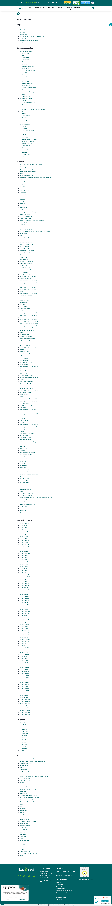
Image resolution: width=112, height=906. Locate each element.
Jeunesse (24, 117)
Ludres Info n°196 (24, 529)
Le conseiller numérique (26, 405)
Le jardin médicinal (25, 77)
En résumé (22, 515)
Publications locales (27, 85)
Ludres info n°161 (24, 641)
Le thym (22, 184)
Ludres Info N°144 (24, 693)
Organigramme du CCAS (26, 495)
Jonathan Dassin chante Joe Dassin (29, 853)
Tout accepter (22, 899)
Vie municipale (26, 81)
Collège (22, 396)
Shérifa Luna (23, 774)
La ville (21, 43)
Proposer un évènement (26, 34)
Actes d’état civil (24, 373)
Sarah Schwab (23, 787)
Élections (22, 369)
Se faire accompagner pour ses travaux (30, 323)
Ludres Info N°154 (24, 660)
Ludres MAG (23, 463)
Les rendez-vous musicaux (26, 388)
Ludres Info (23, 461)
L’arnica (22, 201)
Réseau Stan (23, 457)
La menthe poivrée (24, 190)
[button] (93, 8)
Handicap (22, 450)
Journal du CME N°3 (25, 710)
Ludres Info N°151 (24, 669)
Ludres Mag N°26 (24, 622)
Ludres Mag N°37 (24, 525)
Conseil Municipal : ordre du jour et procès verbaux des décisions (36, 497)
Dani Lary (22, 767)
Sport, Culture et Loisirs (26, 51)
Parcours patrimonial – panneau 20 (29, 429)
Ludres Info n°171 (24, 607)
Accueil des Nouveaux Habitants (28, 789)
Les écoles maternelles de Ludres (28, 375)
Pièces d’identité (24, 364)
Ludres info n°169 (24, 613)
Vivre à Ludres (31, 8)
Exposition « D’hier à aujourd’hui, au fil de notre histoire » (34, 776)
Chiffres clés (23, 510)
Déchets (24, 156)
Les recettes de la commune (27, 487)
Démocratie (25, 744)
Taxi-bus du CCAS (24, 444)
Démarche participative (26, 295)
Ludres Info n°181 (24, 575)
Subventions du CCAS (25, 218)
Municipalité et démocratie (78, 8)
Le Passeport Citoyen (25, 180)
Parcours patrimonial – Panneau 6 (28, 293)
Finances (24, 90)
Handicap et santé (27, 120)
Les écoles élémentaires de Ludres (29, 377)
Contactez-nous (47, 880)
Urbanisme (25, 725)
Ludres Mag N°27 (24, 615)
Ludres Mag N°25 (24, 628)
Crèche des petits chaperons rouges (29, 474)
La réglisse (22, 186)
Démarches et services (38, 8)
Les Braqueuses (24, 765)
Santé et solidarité (27, 143)
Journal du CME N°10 (25, 611)
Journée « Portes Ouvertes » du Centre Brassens (32, 761)
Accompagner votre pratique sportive (29, 212)
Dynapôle (24, 128)
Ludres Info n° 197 (24, 527)
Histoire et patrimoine (28, 107)
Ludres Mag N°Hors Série (26, 706)
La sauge (22, 205)
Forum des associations (26, 785)
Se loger (22, 379)
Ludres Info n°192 (24, 540)
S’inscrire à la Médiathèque (27, 384)
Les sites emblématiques (28, 100)
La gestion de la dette (25, 489)
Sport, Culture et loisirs (46, 8)
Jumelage (24, 105)
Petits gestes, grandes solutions (28, 171)
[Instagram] (30, 2)
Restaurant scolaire (25, 345)
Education (24, 742)
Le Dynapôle (23, 317)
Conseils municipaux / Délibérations (31, 75)
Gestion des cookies (25, 28)
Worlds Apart (23, 849)
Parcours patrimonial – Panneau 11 (29, 326)
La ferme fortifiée (24, 478)
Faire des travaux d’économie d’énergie (30, 399)
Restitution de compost (26, 362)
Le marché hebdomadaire (26, 242)
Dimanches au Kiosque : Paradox (28, 800)
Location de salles (24, 248)
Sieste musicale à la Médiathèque (28, 795)
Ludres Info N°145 (24, 691)
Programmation (24, 448)
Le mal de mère (24, 817)
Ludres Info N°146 (24, 688)
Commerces (23, 298)
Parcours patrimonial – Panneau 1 (28, 276)
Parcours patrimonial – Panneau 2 (28, 280)
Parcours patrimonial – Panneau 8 (28, 315)
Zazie (21, 806)
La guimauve (23, 199)
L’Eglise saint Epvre (25, 308)
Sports (23, 55)
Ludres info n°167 (24, 620)
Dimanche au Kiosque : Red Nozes (28, 802)
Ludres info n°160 (24, 643)
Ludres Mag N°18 (24, 686)
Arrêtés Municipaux (24, 225)
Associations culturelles (26, 437)
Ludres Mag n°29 (24, 594)
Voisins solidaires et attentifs (27, 343)
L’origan (22, 188)
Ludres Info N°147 (24, 682)
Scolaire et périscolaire (28, 141)
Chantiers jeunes (24, 349)
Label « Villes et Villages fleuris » (28, 229)
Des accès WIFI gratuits (26, 233)
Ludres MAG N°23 (24, 648)
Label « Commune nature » (27, 216)
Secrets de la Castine (25, 470)
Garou (21, 855)
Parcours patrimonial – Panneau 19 (29, 427)
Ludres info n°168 (24, 617)
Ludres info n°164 (24, 630)
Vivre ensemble (24, 358)
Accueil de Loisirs (24, 459)
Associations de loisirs (25, 439)
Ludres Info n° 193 (24, 538)
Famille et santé (54, 8)
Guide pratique (23, 465)
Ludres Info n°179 (24, 583)
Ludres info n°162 (24, 635)
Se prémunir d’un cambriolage (28, 338)
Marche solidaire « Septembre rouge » (29, 759)
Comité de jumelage (25, 300)
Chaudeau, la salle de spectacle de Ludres (30, 255)
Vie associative (25, 53)
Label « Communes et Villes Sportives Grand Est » (32, 164)
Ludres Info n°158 (24, 650)
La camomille (23, 195)
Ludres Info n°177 (24, 590)
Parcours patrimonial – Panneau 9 (28, 319)
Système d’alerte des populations (28, 169)
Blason (21, 513)
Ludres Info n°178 (24, 585)
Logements (25, 152)
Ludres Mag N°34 (24, 551)
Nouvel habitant (26, 150)
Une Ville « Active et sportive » (27, 268)
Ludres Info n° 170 (24, 609)
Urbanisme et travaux (27, 135)
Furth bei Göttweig (24, 420)
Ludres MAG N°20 (24, 671)
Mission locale (23, 418)
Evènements (25, 59)
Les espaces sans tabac (26, 227)
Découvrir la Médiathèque (26, 381)
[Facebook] (26, 2)
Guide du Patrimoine (25, 214)
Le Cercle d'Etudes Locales (29, 102)
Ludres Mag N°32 (24, 568)
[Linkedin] (32, 2)
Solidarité (24, 729)
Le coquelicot (23, 207)
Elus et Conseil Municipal (28, 92)
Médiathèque (25, 57)
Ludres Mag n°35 (24, 542)
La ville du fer (23, 311)
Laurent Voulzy (23, 845)
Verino (21, 804)
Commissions (23, 502)
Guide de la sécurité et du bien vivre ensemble (32, 220)
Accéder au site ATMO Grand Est (85, 879)
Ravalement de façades (26, 454)
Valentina (22, 812)
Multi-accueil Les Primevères (27, 328)
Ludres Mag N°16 (24, 697)
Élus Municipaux (24, 167)
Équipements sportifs (25, 278)
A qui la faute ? (23, 827)
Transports (25, 137)
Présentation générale (25, 270)
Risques (22, 291)
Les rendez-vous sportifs (26, 285)
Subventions (23, 485)
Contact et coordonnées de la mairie (29, 40)
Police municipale (24, 334)
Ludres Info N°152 (24, 667)
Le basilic (22, 197)
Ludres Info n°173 (24, 600)
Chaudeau (24, 64)
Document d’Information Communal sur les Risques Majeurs (35, 177)
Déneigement (23, 302)
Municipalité (25, 733)
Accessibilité (23, 32)
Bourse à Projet (23, 182)
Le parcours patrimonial (26, 472)
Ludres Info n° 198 (24, 523)
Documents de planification (27, 250)
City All (21, 235)
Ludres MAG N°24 (24, 637)
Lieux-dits (22, 422)
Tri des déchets (24, 360)
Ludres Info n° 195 (24, 532)
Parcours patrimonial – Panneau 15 (29, 401)
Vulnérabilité (23, 508)
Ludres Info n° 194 (24, 536)
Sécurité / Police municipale (29, 139)
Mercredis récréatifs (25, 403)
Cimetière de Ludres (25, 371)
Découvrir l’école (24, 257)
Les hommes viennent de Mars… (28, 821)
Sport (23, 727)
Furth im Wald (23, 407)
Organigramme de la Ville (26, 493)
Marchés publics (24, 272)
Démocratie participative (28, 70)
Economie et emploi (69, 8)
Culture (24, 746)
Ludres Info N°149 (24, 676)
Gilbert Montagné (24, 819)
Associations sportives (25, 435)
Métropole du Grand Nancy (29, 87)
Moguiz (21, 838)
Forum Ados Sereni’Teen (26, 763)
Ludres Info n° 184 (24, 566)
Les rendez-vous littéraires (27, 386)
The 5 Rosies (23, 832)
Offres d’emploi (24, 416)
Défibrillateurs (23, 222)
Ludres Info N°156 (24, 654)
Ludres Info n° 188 (24, 555)
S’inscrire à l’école (24, 265)
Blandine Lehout (24, 847)
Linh (21, 843)
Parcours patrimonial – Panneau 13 (29, 366)
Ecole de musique (26, 62)
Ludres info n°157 (24, 652)
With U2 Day (23, 836)
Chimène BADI (23, 810)
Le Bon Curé (23, 356)
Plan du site (23, 30)
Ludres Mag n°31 (24, 579)
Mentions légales (24, 38)
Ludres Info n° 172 (24, 605)
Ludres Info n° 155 (24, 658)
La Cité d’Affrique (24, 304)
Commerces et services (28, 130)
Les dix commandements (26, 772)
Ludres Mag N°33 (24, 559)
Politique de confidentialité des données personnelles (34, 36)
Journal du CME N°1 (25, 714)
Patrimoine (25, 731)
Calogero (22, 858)
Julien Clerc (23, 815)
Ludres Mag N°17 (24, 695)
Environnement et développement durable (33, 109)
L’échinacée (23, 192)
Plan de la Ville (23, 467)
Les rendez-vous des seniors (27, 330)
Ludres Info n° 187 (24, 557)
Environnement (26, 738)
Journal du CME (24, 506)
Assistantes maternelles (26, 482)
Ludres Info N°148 (24, 678)
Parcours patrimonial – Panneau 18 (29, 424)
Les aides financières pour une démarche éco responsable (35, 231)
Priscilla (22, 782)
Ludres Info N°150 (24, 673)
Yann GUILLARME (24, 823)
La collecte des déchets (26, 336)
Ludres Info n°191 (24, 544)
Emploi (24, 126)
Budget (21, 491)
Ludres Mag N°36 (24, 534)
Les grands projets (24, 238)
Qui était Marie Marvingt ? (26, 175)
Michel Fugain (23, 769)
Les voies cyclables (24, 480)
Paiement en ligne (27, 148)
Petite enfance (26, 115)
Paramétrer (8, 899)
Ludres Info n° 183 (24, 570)
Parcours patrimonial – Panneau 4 (28, 287)
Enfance (24, 122)
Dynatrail (22, 332)
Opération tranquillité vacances (28, 341)
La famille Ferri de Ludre (26, 354)
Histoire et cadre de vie (61, 8)
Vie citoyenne (25, 68)
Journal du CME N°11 (25, 577)
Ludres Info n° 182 (24, 572)
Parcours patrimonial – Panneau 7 (28, 313)
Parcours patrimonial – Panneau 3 (28, 283)
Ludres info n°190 (24, 547)
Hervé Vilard (23, 808)
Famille (21, 111)
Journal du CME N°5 (25, 703)
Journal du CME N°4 (25, 708)
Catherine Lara (23, 793)
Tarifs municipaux (24, 246)
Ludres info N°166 (24, 624)
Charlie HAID (23, 791)
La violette (22, 203)
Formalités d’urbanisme (26, 263)
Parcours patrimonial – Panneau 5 (28, 289)
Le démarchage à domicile (26, 244)
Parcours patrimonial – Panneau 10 (29, 321)
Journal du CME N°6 (25, 701)
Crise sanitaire (23, 240)
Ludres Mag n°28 (24, 602)
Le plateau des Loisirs (25, 306)
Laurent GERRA (23, 830)
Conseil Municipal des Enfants (27, 504)
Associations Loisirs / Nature (27, 433)
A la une (22, 750)
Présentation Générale (25, 259)
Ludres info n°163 (24, 633)
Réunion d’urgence (25, 825)
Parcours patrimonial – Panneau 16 (29, 409)
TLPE (21, 476)
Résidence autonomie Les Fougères (29, 442)
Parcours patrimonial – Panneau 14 (29, 390)
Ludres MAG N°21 (24, 663)
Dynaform (22, 431)
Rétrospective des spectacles (27, 452)
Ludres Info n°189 (24, 549)
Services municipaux (27, 83)
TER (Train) (22, 446)
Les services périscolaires (26, 261)
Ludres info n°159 (24, 645)
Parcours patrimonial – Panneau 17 (29, 414)
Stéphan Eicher (24, 834)
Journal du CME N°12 (25, 553)
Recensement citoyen (25, 392)
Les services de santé (25, 274)
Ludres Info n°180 (24, 581)
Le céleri (22, 210)
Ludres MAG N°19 (24, 680)
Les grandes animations (26, 253)
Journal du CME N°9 (25, 639)
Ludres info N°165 (24, 626)
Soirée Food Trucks (25, 778)
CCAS (23, 94)
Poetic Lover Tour (24, 840)
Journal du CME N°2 (25, 712)
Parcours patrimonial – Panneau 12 (29, 347)
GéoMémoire (23, 173)
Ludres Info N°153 (24, 665)
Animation (24, 748)
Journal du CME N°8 (25, 684)
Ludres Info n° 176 (24, 592)
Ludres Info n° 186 (24, 562)
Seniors (24, 113)
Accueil (22, 14)
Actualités (22, 722)
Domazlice (22, 412)
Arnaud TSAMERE (24, 860)
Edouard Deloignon (25, 851)
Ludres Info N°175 (24, 596)
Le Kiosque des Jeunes (25, 780)
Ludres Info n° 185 (24, 564)
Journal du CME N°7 (25, 699)
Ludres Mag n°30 (24, 587)
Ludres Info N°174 (24, 598)
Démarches (25, 72)
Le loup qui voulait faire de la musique (29, 797)
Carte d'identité (26, 96)
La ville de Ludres (24, 79)
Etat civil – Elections (27, 154)
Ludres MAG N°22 (24, 656)
